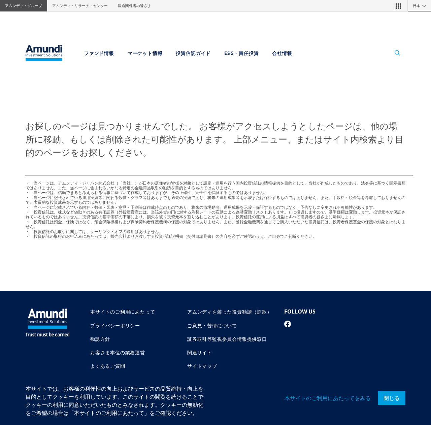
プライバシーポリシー (115, 325)
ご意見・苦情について (212, 325)
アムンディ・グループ (23, 6)
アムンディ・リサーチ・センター (80, 6)
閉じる (392, 398)
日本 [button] (420, 6)
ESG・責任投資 (241, 53)
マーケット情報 (145, 53)
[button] (398, 5)
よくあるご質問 (107, 366)
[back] (412, 246)
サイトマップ (202, 366)
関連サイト (199, 352)
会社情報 (282, 53)
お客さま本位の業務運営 (117, 352)
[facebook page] (287, 324)
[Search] (393, 53)
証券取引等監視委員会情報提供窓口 (227, 339)
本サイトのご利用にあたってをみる (328, 398)
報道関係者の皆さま (134, 6)
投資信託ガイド (193, 53)
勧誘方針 (100, 339)
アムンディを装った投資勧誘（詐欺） (229, 311)
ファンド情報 (99, 53)
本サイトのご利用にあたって (122, 311)
